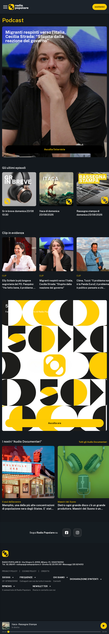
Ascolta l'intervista (54, 149)
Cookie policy (29, 571)
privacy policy (9, 571)
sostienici (100, 7)
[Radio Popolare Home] (18, 7)
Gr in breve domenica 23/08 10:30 (18, 213)
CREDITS (45, 571)
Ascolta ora (54, 423)
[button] (5, 7)
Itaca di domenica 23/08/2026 (49, 213)
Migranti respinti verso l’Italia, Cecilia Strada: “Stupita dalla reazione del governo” (56, 284)
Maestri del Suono (67, 502)
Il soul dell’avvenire (11, 502)
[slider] (8, 632)
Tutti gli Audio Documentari (93, 442)
